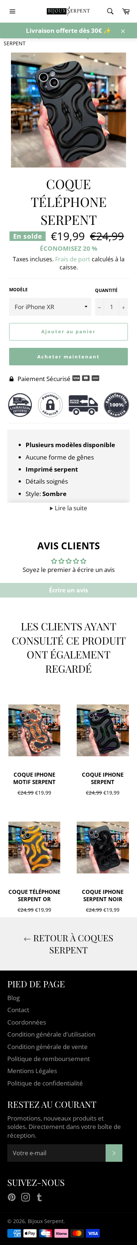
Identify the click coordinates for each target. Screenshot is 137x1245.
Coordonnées (26, 1022)
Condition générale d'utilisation (51, 1034)
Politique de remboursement (48, 1058)
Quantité (106, 290)
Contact (18, 1010)
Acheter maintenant (68, 356)
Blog (13, 998)
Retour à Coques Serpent (72, 944)
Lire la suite (70, 508)
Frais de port (72, 259)
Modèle (18, 290)
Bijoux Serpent (46, 1221)
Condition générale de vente (47, 1046)
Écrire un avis (68, 590)
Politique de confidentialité (45, 1083)
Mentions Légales (32, 1071)
